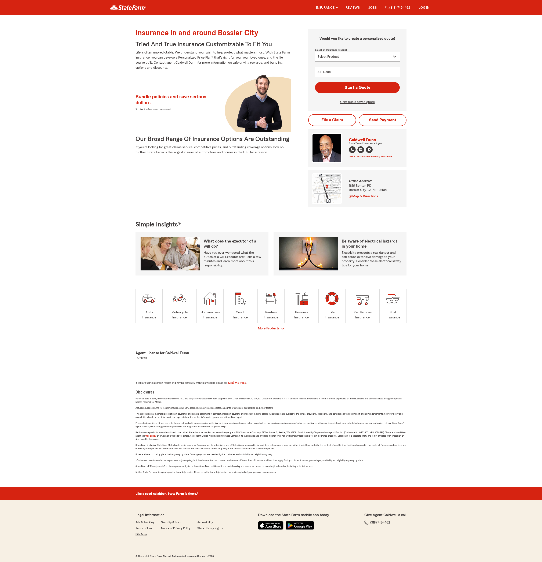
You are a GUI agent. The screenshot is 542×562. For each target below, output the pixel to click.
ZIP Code (324, 72)
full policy (150, 436)
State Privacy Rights (210, 528)
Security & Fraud (171, 522)
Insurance (325, 7)
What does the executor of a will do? (230, 243)
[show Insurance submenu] (336, 7)
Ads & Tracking (145, 522)
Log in (424, 7)
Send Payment (382, 120)
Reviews (353, 7)
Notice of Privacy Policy (176, 528)
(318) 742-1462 (399, 7)
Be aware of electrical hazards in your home (369, 243)
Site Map (141, 534)
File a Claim (332, 120)
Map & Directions (365, 196)
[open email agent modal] (360, 150)
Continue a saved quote (357, 102)
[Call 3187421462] (352, 149)
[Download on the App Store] (270, 525)
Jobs (372, 7)
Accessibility (205, 522)
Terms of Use (144, 528)
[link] (128, 7)
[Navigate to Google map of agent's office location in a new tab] (369, 149)
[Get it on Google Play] (300, 525)
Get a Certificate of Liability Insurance (370, 156)
